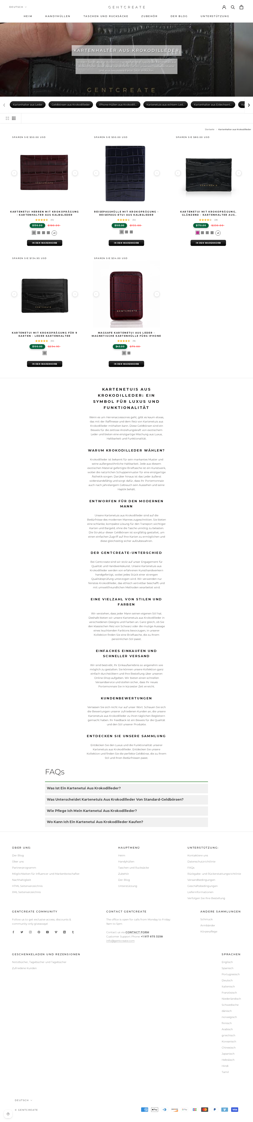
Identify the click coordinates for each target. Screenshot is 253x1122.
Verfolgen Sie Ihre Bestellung (206, 898)
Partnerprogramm (24, 867)
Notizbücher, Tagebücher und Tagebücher (39, 962)
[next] (75, 173)
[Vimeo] (56, 932)
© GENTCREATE (26, 1109)
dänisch (227, 1011)
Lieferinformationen (200, 892)
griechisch (228, 1035)
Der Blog (18, 855)
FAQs (190, 867)
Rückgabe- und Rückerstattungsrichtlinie (214, 873)
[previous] (14, 173)
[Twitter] (22, 932)
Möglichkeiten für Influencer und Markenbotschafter (46, 873)
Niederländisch (231, 998)
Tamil (225, 1072)
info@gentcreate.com (120, 940)
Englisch (227, 962)
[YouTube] (47, 932)
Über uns (18, 861)
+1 (54, 233)
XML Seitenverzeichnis (26, 892)
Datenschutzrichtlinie (201, 861)
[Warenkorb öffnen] (242, 7)
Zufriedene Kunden (24, 968)
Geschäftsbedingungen (202, 886)
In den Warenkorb (44, 243)
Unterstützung (127, 886)
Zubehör (123, 873)
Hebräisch (228, 1059)
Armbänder (207, 925)
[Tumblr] (73, 932)
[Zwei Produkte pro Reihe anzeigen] (7, 118)
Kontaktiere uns (197, 855)
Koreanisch (229, 1041)
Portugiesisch (231, 974)
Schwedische (230, 1004)
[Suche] (233, 7)
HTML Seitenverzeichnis (27, 886)
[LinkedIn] (64, 932)
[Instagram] (30, 932)
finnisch (227, 1023)
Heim (121, 855)
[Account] (224, 7)
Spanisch (227, 968)
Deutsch (16, 7)
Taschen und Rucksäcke (133, 867)
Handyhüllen (126, 861)
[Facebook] (13, 932)
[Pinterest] (39, 932)
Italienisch (228, 986)
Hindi (225, 1066)
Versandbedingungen (201, 880)
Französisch (229, 992)
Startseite (209, 129)
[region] (44, 173)
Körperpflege (208, 931)
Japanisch (228, 1053)
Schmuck (206, 919)
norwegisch (229, 1017)
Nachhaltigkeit (21, 880)
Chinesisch (229, 1047)
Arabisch (227, 1029)
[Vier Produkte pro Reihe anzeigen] (13, 118)
